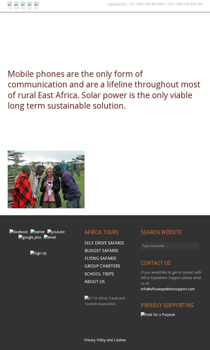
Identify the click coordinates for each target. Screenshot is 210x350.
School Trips (184, 36)
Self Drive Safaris (104, 242)
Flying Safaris (79, 36)
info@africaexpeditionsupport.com (168, 289)
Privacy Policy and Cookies (105, 340)
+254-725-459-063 (149, 4)
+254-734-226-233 (188, 4)
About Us (17, 49)
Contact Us (116, 4)
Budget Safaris (114, 36)
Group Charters (150, 36)
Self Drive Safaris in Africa (34, 36)
